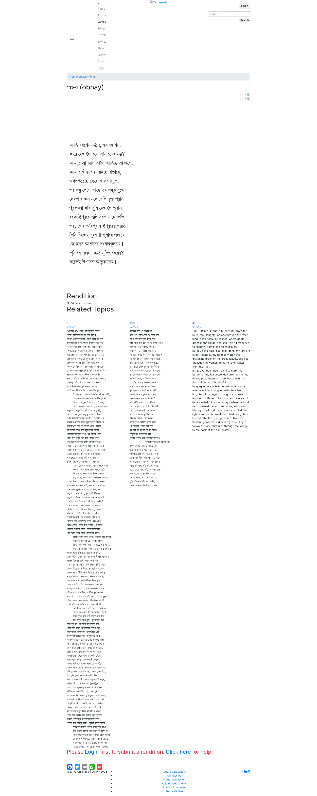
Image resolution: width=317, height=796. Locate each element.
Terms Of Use (174, 791)
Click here (178, 751)
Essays (102, 54)
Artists (102, 15)
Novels (102, 35)
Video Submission (174, 779)
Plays (101, 48)
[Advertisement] (157, 117)
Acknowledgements (174, 783)
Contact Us (174, 775)
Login (101, 68)
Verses (102, 21)
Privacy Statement (174, 787)
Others (102, 61)
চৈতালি (88, 76)
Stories (102, 41)
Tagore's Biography (174, 771)
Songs (101, 28)
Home (101, 8)
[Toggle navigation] (72, 36)
